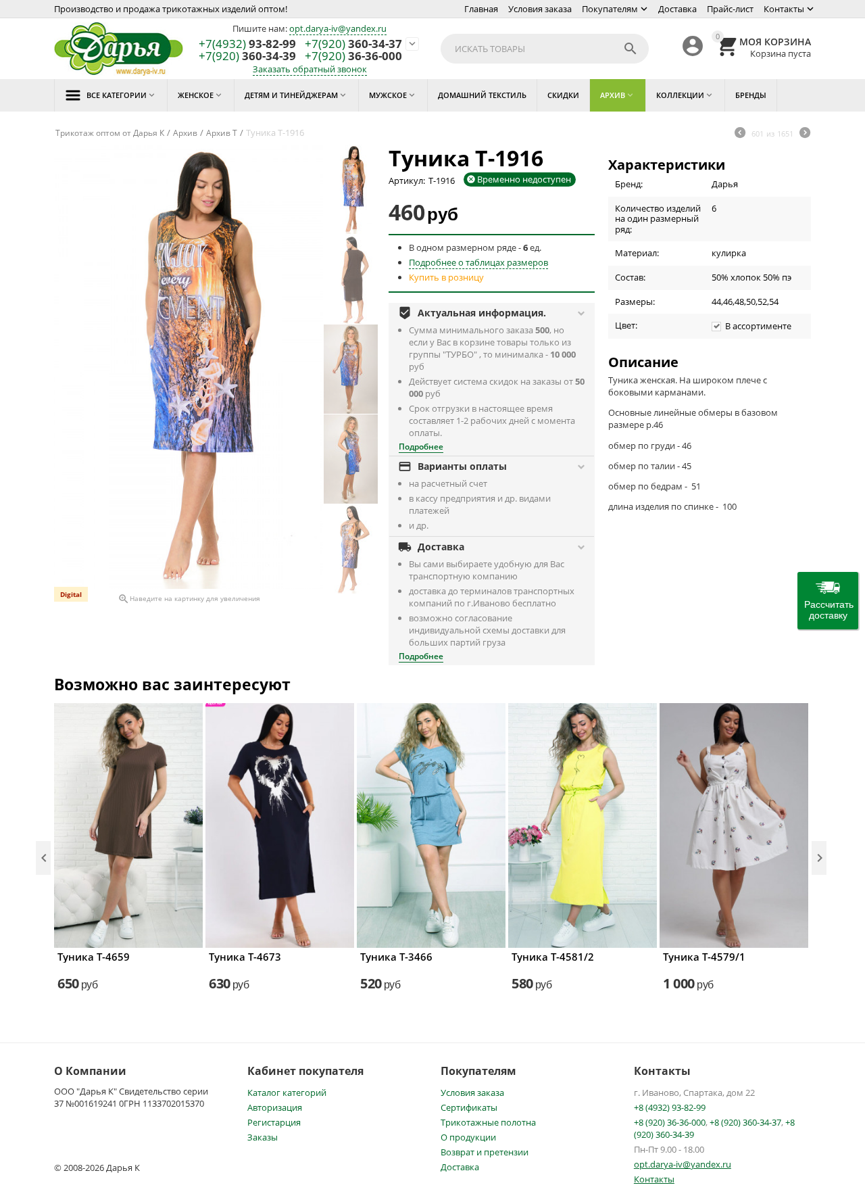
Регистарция (274, 1122)
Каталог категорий (286, 1092)
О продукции (468, 1137)
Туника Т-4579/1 (704, 957)
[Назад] (740, 134)
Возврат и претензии (484, 1152)
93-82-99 (247, 44)
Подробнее (421, 446)
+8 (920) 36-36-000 (670, 1122)
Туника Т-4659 (93, 957)
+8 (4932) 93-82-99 (670, 1107)
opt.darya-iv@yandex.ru (338, 28)
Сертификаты (469, 1107)
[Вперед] (805, 134)
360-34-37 (353, 44)
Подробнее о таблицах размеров (478, 262)
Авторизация (274, 1107)
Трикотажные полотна (488, 1122)
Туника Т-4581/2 (553, 957)
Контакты (784, 9)
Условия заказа (540, 9)
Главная (481, 9)
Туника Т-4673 (245, 957)
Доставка (677, 9)
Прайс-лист (730, 9)
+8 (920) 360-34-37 (745, 1122)
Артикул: (407, 180)
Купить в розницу (446, 277)
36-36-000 (353, 56)
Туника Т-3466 (396, 957)
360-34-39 (247, 56)
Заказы (262, 1137)
